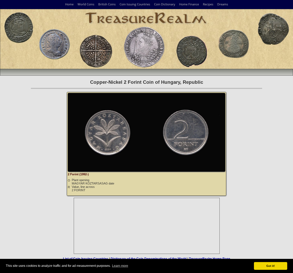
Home (69, 4)
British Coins (107, 4)
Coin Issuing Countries (135, 4)
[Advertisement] (147, 226)
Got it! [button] (270, 265)
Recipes (208, 4)
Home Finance (189, 4)
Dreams (222, 4)
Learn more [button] (120, 265)
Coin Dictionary (164, 4)
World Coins (86, 4)
